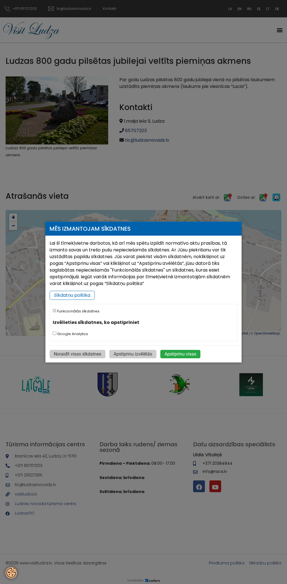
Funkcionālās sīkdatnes (77, 311)
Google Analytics (72, 333)
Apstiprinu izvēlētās (133, 353)
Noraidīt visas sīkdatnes (77, 353)
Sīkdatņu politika (72, 295)
